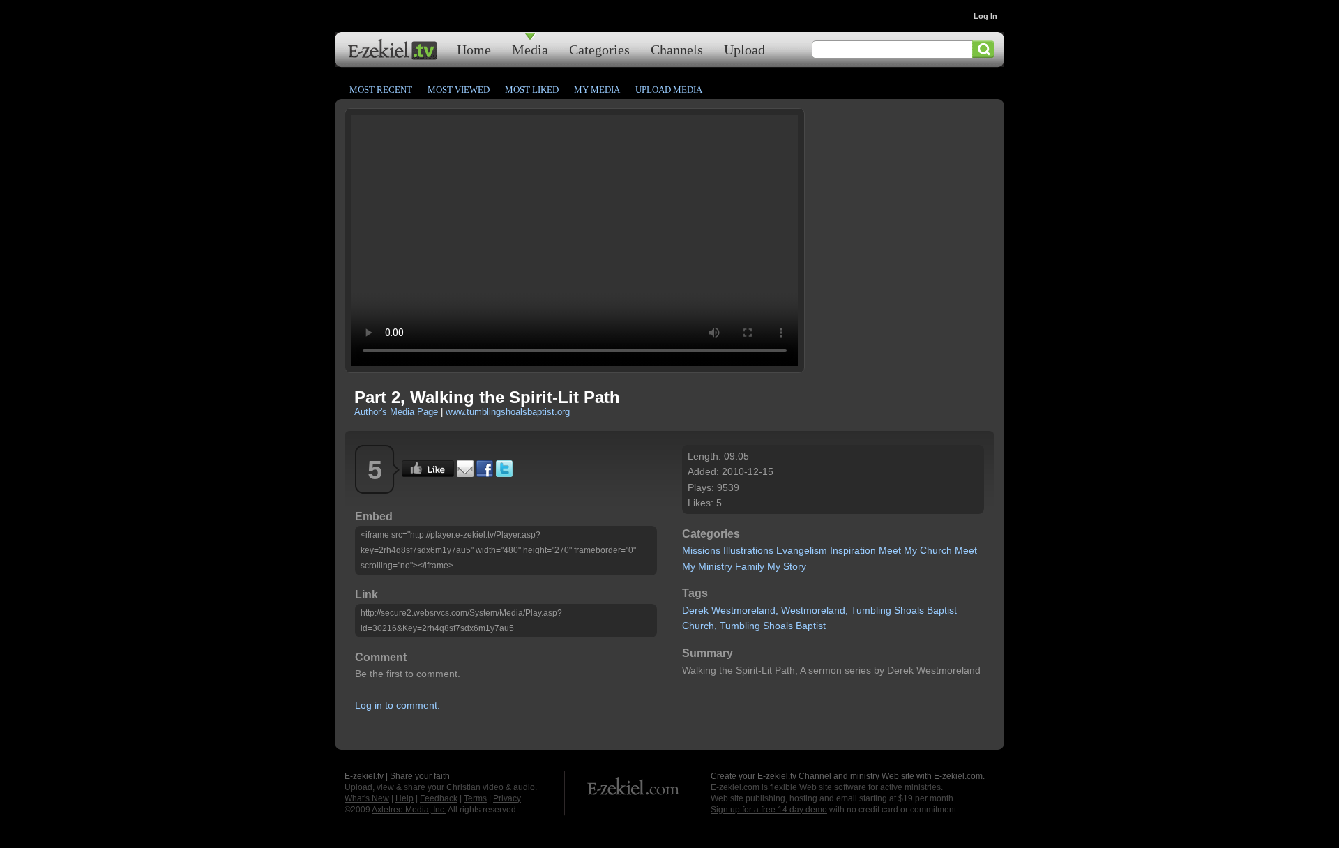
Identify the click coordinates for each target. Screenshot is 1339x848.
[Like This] (428, 473)
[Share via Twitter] (504, 473)
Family (749, 566)
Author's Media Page (396, 412)
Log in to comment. (397, 705)
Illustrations (748, 550)
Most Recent (380, 89)
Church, (699, 625)
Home (474, 49)
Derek (695, 610)
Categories (599, 49)
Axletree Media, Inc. (409, 810)
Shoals (909, 610)
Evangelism (801, 550)
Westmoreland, (744, 610)
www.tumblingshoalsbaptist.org (508, 412)
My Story (786, 566)
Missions (701, 550)
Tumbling (871, 610)
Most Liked (532, 89)
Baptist (942, 610)
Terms (475, 798)
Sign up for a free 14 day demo (769, 810)
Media (530, 49)
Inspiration (853, 550)
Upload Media (668, 89)
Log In (985, 16)
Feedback (438, 798)
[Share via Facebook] (484, 473)
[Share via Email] (465, 473)
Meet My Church (915, 550)
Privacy (507, 798)
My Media (597, 89)
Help (404, 798)
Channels (677, 49)
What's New (367, 798)
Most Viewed (459, 89)
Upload (744, 49)
